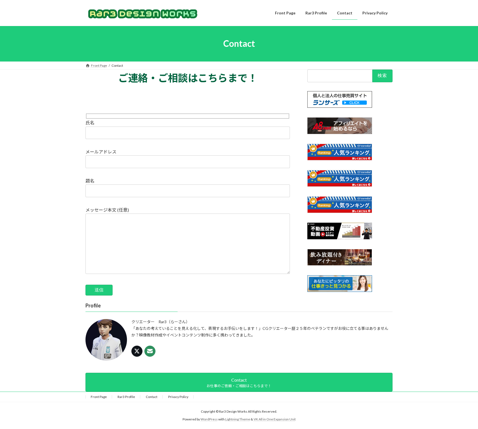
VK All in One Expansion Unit (275, 419)
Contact (151, 397)
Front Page (99, 397)
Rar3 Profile (126, 397)
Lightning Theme (237, 419)
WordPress (209, 419)
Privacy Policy (178, 397)
